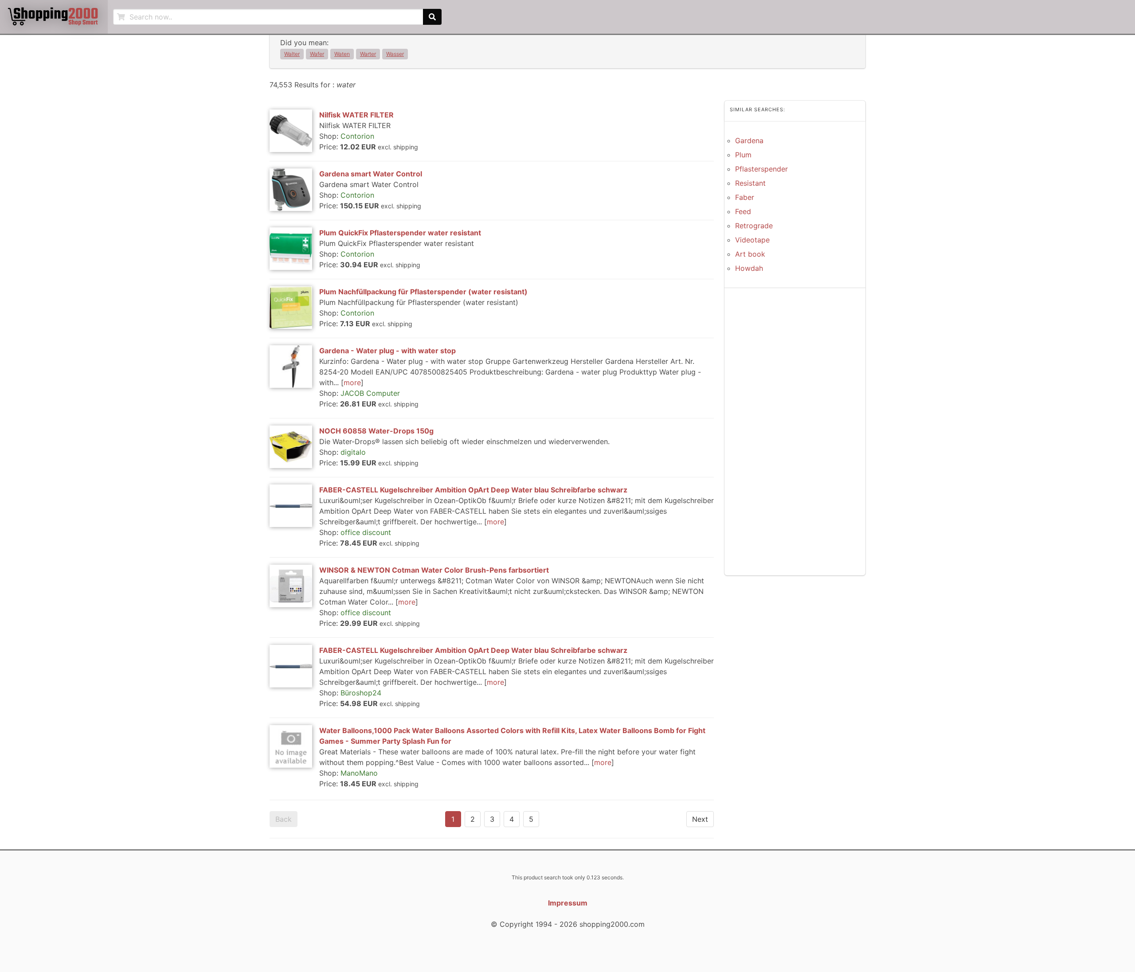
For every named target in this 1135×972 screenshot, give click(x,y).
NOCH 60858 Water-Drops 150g (376, 430)
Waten (342, 54)
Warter (368, 54)
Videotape (752, 239)
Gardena (749, 140)
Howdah (749, 268)
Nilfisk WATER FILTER (356, 114)
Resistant (750, 183)
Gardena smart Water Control (370, 173)
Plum (743, 154)
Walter (292, 54)
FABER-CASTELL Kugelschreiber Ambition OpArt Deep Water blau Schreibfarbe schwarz (473, 489)
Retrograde (754, 225)
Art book (750, 254)
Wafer (317, 54)
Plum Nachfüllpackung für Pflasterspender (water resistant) (423, 291)
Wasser (395, 54)
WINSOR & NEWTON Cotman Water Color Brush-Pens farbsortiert (434, 570)
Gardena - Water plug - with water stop (387, 350)
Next (700, 819)
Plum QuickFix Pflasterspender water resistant (400, 232)
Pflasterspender (761, 168)
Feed (743, 211)
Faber (744, 197)
